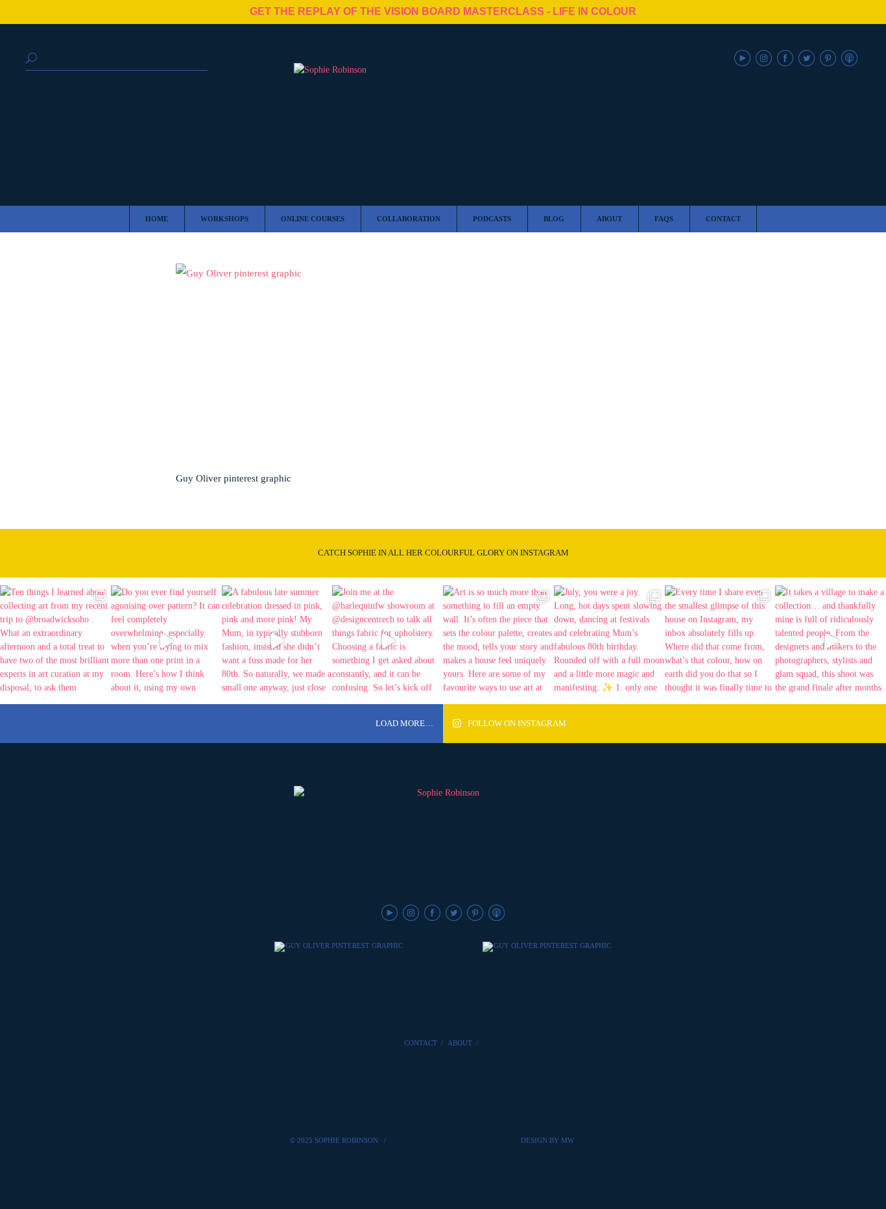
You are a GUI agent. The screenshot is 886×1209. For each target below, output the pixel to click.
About (460, 1043)
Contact (420, 1043)
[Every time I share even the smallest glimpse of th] (720, 640)
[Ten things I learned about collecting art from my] (55, 640)
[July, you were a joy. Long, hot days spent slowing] (609, 640)
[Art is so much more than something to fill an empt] (498, 640)
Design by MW (547, 1140)
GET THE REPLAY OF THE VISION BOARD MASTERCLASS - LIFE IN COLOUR (443, 11)
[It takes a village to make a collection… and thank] (830, 640)
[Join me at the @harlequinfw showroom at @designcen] (387, 640)
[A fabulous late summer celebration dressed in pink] (277, 640)
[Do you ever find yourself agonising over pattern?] (166, 640)
